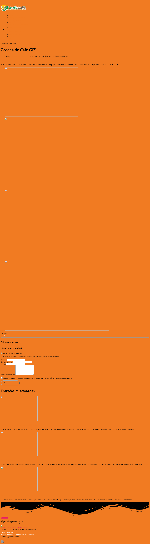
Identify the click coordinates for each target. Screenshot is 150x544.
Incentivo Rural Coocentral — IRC (18, 34)
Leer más (137, 429)
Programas (8, 33)
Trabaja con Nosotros (7, 533)
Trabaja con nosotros (15, 28)
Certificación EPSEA (15, 22)
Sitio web (3, 364)
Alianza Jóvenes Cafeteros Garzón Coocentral (19, 425)
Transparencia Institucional (17, 17)
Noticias (11, 26)
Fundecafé (4, 2)
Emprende (12, 36)
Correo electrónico (7, 362)
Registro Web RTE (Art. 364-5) (17, 31)
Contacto (7, 40)
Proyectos (8, 38)
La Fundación (9, 14)
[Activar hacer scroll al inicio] (2, 541)
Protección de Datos (19, 19)
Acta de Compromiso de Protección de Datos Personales (17, 534)
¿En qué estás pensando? (8, 375)
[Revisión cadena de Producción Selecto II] (19, 491)
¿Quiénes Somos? (14, 15)
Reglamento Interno (18, 21)
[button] (4, 518)
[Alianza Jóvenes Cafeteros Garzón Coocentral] (19, 420)
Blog (9, 334)
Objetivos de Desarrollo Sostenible (19, 24)
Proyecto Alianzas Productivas (13, 460)
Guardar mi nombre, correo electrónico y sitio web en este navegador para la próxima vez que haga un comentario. (37, 378)
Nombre (4, 360)
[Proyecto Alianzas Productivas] (19, 456)
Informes (7, 29)
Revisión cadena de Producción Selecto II (17, 495)
